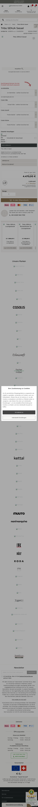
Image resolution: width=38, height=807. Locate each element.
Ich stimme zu (19, 412)
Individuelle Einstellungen (19, 417)
